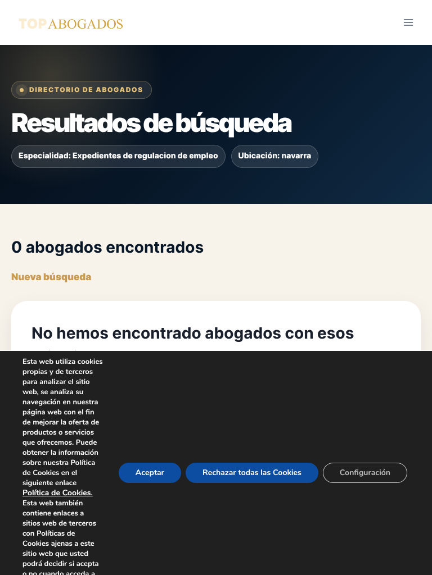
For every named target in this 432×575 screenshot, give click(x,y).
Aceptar (150, 472)
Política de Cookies (56, 492)
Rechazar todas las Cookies (252, 472)
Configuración (365, 472)
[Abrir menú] (408, 22)
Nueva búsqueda (51, 277)
